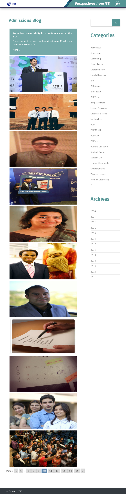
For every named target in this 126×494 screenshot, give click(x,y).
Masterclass (96, 119)
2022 (93, 222)
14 (70, 470)
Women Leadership (100, 179)
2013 (93, 266)
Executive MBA (98, 69)
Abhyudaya (96, 47)
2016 (93, 249)
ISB (92, 80)
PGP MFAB (96, 130)
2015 (93, 255)
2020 (93, 233)
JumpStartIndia (98, 102)
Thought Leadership (100, 163)
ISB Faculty (96, 91)
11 (50, 470)
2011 (93, 277)
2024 (93, 211)
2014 (93, 260)
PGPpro (94, 141)
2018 (93, 238)
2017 (93, 244)
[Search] (116, 22)
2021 (93, 227)
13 (63, 470)
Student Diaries (98, 152)
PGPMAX (95, 135)
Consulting (96, 58)
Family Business (98, 75)
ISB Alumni (96, 86)
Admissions (96, 53)
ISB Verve (95, 97)
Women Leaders (98, 174)
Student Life (97, 157)
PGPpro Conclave (99, 146)
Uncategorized (98, 168)
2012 (93, 271)
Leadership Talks (99, 113)
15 (76, 470)
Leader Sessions (99, 108)
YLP (92, 185)
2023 (93, 216)
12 (57, 470)
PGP (93, 124)
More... (16, 49)
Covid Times (97, 64)
